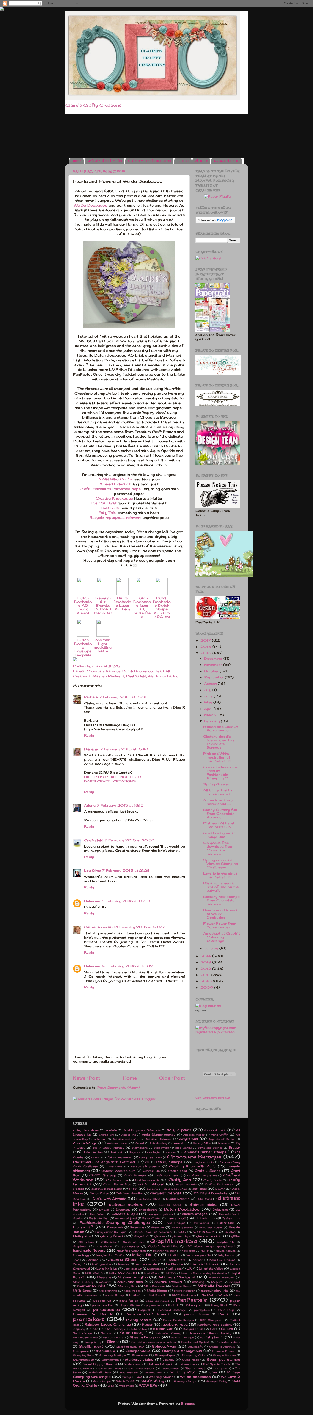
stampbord (105, 1351)
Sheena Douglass (144, 1337)
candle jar (154, 1152)
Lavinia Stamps (204, 1264)
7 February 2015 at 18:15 (120, 805)
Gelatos (230, 1232)
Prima (223, 1314)
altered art (106, 1134)
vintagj (126, 1377)
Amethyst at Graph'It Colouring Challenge (221, 937)
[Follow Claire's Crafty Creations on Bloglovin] (215, 222)
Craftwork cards (147, 1180)
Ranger (147, 1324)
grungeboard (104, 1246)
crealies (78, 1188)
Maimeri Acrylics (133, 1277)
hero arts (188, 1250)
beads (178, 1143)
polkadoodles (106, 1309)
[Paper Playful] (217, 196)
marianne (105, 1282)
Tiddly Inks (220, 1368)
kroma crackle (146, 1264)
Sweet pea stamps (223, 1359)
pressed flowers (196, 1314)
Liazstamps (155, 1268)
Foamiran (137, 1227)
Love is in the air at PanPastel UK (220, 875)
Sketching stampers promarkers (153, 1342)
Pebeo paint (195, 1305)
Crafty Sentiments (219, 1184)
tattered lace (188, 1364)
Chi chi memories (119, 1157)
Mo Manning (108, 1290)
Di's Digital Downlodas (211, 1193)
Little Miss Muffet (123, 1273)
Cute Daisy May (175, 1188)
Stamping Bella (83, 1355)
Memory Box (127, 1286)
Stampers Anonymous (182, 1351)
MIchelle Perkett (214, 1286)
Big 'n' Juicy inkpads (108, 1147)
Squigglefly (195, 1346)
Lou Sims (92, 870)
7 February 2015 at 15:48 (124, 749)
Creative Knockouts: (114, 498)
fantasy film (231, 1218)
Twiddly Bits (153, 1372)
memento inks (91, 1286)
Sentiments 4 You (85, 1337)
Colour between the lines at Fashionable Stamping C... (220, 772)
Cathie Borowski (98, 927)
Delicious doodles (129, 1193)
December (213, 658)
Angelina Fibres (194, 1134)
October (212, 671)
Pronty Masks (139, 1320)
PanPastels (136, 676)
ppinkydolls (202, 1310)
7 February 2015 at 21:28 (126, 870)
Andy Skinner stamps (159, 1134)
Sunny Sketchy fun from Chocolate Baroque (220, 813)
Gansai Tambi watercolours (152, 1232)
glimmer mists (208, 1236)
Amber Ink (128, 1134)
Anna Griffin (219, 1134)
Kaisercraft (177, 1259)
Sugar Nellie (190, 1359)
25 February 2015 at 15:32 (127, 966)
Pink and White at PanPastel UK (218, 825)
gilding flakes (111, 1236)
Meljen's (216, 1282)
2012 (206, 969)
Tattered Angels (161, 1364)
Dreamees (123, 1209)
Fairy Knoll (176, 1218)
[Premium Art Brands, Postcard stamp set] (102, 594)
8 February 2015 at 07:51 (126, 901)
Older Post (172, 1078)
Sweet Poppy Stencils (100, 1364)
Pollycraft (144, 1310)
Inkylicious (226, 1255)
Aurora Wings (85, 1143)
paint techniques (157, 1300)
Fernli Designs (175, 1223)
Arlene (90, 805)
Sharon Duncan (113, 1337)
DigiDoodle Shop (148, 1198)
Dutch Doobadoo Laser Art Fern (122, 603)
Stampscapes (83, 1359)
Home (77, 160)
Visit (212, 1097)
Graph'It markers (173, 1241)
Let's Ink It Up (106, 1268)
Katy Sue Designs (222, 1259)
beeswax (224, 1143)
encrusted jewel (126, 1218)
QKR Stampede (211, 1320)
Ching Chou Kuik (150, 1157)
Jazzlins (93, 1259)
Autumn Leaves (117, 1143)
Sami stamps (82, 1333)
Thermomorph (195, 1368)
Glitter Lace (86, 1242)
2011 (205, 975)
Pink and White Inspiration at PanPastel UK (217, 757)
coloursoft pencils (145, 1166)
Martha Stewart (168, 1282)
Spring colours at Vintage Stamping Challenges (220, 863)
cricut (133, 1188)
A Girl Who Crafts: (115, 479)
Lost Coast (152, 1273)
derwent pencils (165, 1193)
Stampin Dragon (223, 1351)
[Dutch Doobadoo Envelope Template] (83, 635)
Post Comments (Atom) (118, 1087)
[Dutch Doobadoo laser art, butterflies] (142, 594)
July (208, 690)
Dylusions (220, 1209)
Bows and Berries (210, 1147)
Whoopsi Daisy (216, 1381)
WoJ (111, 1385)
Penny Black (219, 1305)
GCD (182, 1232)
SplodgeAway (164, 1346)
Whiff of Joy (153, 1381)
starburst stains (139, 1359)
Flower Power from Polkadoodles (219, 925)
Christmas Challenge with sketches (104, 1162)
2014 (206, 956)
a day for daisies (86, 1130)
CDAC (95, 1157)
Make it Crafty (83, 1282)
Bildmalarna (140, 1147)
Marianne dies (130, 1282)
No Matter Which (215, 1295)
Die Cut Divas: (104, 503)
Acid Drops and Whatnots (142, 1130)
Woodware (126, 1385)
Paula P (173, 1305)
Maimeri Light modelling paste (103, 645)
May (208, 702)
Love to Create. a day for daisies (204, 1273)
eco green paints (160, 1214)
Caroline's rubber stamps (203, 1152)
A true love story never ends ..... (218, 802)
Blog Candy (183, 1147)
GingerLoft (141, 1236)
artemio (99, 1139)
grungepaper (130, 1246)
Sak (212, 1329)
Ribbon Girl (163, 1329)
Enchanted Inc (99, 1218)
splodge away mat (130, 1346)
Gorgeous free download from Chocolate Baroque (218, 848)
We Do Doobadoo (91, 205)
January (211, 948)
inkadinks (174, 1255)
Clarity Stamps (169, 1162)
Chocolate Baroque (104, 671)
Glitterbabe (109, 1242)
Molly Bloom (157, 1290)
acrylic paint (179, 1130)
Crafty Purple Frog (117, 1184)
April (209, 709)
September (214, 677)
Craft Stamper (135, 1175)
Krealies (123, 1264)
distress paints (170, 1204)
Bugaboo (135, 1152)
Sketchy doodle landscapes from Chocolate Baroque (219, 742)
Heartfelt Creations (131, 1250)
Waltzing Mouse (161, 1377)
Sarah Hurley (132, 1333)
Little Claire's (94, 1273)
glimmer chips (181, 1236)
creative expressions (106, 1188)
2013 (206, 962)
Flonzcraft (83, 1227)
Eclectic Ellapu (125, 1214)
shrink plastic (212, 1337)
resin (95, 1329)
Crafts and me (117, 1180)
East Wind (97, 1214)
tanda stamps (133, 1364)
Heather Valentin (164, 1250)
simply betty (92, 1342)
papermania (154, 1305)
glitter (235, 1236)
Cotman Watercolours (118, 1170)
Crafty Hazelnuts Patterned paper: (111, 489)
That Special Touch (216, 1364)
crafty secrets (186, 1184)
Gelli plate (82, 1236)
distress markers (126, 1204)
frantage (157, 1227)
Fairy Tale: (107, 513)
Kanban (198, 1259)
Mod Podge (132, 1290)
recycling (79, 1329)
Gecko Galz (203, 1232)
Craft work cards (167, 1175)
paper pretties (102, 1305)
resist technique (115, 1329)
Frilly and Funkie (210, 1227)
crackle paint (177, 1170)
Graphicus (80, 1246)
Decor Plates (99, 1193)
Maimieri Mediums (221, 1277)
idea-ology (81, 1255)
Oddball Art (102, 1300)
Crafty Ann (179, 1179)
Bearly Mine (202, 1143)
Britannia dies (93, 1152)
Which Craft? (125, 1381)
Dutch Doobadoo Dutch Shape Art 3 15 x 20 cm (162, 607)
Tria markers (128, 1372)
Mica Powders (154, 1286)
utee (213, 1372)
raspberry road (174, 1324)
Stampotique (165, 1355)
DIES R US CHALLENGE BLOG (112, 777)
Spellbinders (91, 1346)
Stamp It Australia (222, 1346)
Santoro (106, 1333)
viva (139, 1377)
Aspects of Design (222, 1139)
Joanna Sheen (123, 1259)
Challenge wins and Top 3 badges (149, 160)
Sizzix (113, 1341)
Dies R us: (110, 508)
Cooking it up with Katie (192, 1166)
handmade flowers (89, 1250)
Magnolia (104, 1277)
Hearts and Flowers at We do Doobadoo (220, 913)
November (213, 665)
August (211, 683)
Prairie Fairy (225, 1310)
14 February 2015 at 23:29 (139, 927)
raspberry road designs (214, 1324)
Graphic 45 (225, 1242)
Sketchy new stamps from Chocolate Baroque (221, 900)
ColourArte (114, 1166)
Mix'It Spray (82, 1290)
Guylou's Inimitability (163, 1246)
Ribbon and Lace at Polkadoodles (220, 728)
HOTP (205, 1250)
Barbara (91, 697)
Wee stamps (102, 1381)
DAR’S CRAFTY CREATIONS (110, 781)
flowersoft (115, 1227)
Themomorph (170, 1368)
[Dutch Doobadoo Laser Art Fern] (122, 594)
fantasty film (205, 1218)
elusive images (195, 1214)
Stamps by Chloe (193, 1355)
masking (198, 1282)
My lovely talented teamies (104, 160)
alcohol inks (215, 1130)
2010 (206, 981)
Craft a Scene (207, 1170)
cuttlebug (199, 1188)
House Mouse (225, 1250)
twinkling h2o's (183, 1372)
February (212, 721)
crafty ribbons (151, 1184)
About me (201, 160)
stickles (168, 1359)
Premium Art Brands (93, 1314)
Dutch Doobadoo (137, 671)
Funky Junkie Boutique (110, 1232)
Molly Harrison (184, 1290)
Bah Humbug (158, 1143)
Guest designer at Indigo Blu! (219, 835)
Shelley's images (182, 1337)
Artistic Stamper (158, 1139)
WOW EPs (148, 1385)
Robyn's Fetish (193, 1329)
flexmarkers (201, 1223)
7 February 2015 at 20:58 (129, 840)
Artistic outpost (125, 1139)
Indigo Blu (142, 1255)
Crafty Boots (212, 1180)
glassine (159, 1236)
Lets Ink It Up (133, 1268)
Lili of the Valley (211, 1268)
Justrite (156, 1259)
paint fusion (128, 1300)
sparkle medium (228, 1342)
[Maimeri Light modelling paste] (102, 635)
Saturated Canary (168, 1333)
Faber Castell (151, 1218)
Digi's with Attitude (109, 1198)
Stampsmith (110, 1359)
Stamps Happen (224, 1355)
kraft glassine (101, 1264)
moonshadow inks (215, 1290)
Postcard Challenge (172, 1310)
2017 (206, 640)
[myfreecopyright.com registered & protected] (217, 1032)
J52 (76, 1259)
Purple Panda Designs (178, 1320)
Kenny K (79, 1264)
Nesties (134, 1295)
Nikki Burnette (157, 1295)
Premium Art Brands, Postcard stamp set (102, 605)
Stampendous (138, 1351)
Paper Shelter (130, 1305)
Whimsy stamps (185, 1381)
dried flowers (148, 1209)
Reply (89, 735)
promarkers (89, 1319)
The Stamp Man (109, 1368)
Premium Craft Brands (148, 1314)
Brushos (116, 1152)
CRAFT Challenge (102, 1175)
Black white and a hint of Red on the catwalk (221, 886)
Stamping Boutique (112, 1355)
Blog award (161, 1147)
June (209, 696)
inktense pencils (198, 1255)
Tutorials (183, 160)
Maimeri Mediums (108, 676)
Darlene (91, 749)
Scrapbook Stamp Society (210, 1333)
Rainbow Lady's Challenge (108, 1324)
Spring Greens (216, 784)
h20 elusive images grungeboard (210, 1246)
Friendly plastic (182, 1227)
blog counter (201, 1010)
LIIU (189, 1268)
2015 (206, 653)
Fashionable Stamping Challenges (115, 1222)
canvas (171, 1152)
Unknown (92, 901)
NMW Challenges (184, 1295)
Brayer (234, 1147)
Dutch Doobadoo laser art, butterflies (142, 607)
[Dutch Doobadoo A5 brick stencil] (83, 594)
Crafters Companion (201, 1175)
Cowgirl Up (151, 1170)
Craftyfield (93, 840)
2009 (207, 987)
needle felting (114, 1295)
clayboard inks (204, 1162)
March (210, 715)
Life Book (174, 1268)
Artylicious (188, 1139)
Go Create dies (133, 1242)
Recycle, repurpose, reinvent (115, 517)
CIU (147, 1162)
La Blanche (174, 1264)
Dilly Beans (204, 1198)
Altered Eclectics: (115, 484)
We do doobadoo (163, 676)
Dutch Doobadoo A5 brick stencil (83, 605)
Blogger (187, 1403)
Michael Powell (182, 1286)
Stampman (140, 1355)
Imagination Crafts (110, 1255)
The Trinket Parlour (141, 1368)
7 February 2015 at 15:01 (122, 697)
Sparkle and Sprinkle (195, 1342)
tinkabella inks (100, 1372)
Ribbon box (139, 1329)
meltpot (234, 1282)
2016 (206, 647)
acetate (111, 1130)
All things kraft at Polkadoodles (218, 792)
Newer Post (86, 1078)
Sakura (227, 1329)
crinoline (152, 1188)
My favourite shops (226, 160)
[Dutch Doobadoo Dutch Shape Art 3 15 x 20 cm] (162, 594)
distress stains (203, 1204)
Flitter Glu (225, 1223)
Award (139, 1143)
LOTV (170, 1273)
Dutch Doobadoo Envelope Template (83, 647)
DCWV (220, 1188)
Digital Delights (177, 1198)
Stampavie (81, 1351)
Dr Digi (104, 1209)
